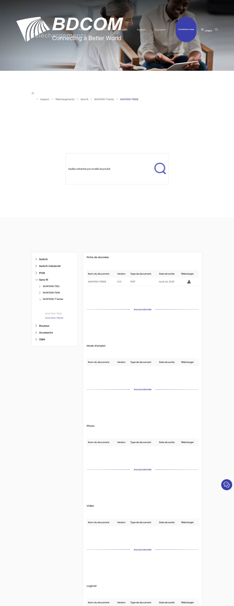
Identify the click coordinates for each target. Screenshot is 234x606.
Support (141, 29)
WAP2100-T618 (51, 292)
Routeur (44, 325)
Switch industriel (50, 265)
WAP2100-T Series (104, 99)
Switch (43, 259)
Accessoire (46, 332)
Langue (208, 30)
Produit (83, 29)
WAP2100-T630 (53, 313)
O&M (42, 339)
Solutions (101, 29)
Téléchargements (64, 99)
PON (42, 272)
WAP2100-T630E (129, 99)
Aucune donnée (142, 309)
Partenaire (122, 29)
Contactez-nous (186, 29)
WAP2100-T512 (51, 286)
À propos (160, 29)
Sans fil (84, 99)
